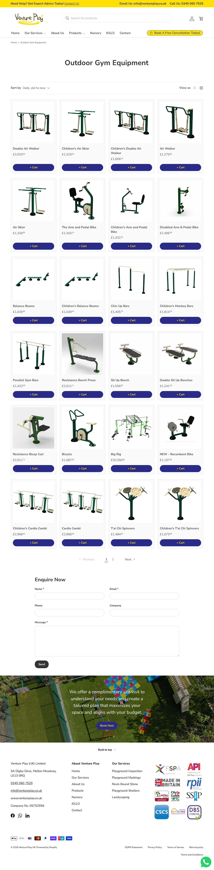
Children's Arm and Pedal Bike (129, 229)
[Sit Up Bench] (131, 354)
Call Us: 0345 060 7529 (186, 4)
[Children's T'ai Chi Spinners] (180, 502)
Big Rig (116, 454)
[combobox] (117, 18)
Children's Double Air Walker (126, 151)
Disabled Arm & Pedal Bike (179, 227)
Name (38, 589)
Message (40, 622)
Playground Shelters (126, 791)
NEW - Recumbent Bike (176, 454)
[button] (201, 18)
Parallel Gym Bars (25, 380)
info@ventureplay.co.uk (26, 791)
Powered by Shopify (46, 847)
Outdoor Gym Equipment (33, 42)
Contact (125, 33)
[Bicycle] (82, 428)
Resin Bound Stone (125, 784)
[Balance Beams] (33, 279)
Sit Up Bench (120, 380)
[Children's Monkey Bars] (180, 279)
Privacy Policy (155, 847)
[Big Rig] (131, 428)
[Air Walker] (180, 122)
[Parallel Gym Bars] (33, 354)
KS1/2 (110, 33)
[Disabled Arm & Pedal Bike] (180, 201)
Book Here (107, 725)
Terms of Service (175, 847)
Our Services (33, 33)
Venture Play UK (27, 847)
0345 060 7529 (22, 783)
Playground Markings (126, 778)
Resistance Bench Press (79, 380)
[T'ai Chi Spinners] (131, 502)
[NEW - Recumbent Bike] (180, 428)
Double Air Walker (26, 149)
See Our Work (70, 4)
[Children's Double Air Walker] (131, 122)
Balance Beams (24, 306)
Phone (38, 605)
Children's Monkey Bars (176, 306)
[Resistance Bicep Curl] (33, 428)
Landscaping (120, 797)
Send (41, 664)
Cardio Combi (71, 528)
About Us (57, 33)
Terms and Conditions (192, 854)
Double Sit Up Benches (176, 380)
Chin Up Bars (120, 306)
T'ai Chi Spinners (123, 528)
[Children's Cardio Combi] (33, 502)
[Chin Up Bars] (131, 279)
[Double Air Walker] (33, 122)
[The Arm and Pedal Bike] (82, 201)
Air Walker (167, 149)
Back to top (105, 750)
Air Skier (19, 227)
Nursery (95, 33)
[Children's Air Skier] (82, 122)
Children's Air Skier (75, 149)
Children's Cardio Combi (30, 528)
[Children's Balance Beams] (82, 279)
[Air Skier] (33, 201)
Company (115, 605)
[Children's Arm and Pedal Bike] (131, 201)
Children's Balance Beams (80, 306)
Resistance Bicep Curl (28, 454)
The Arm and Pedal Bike (79, 227)
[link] (86, 559)
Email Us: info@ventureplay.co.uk (143, 4)
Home (15, 33)
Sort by (16, 88)
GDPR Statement (133, 847)
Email (113, 589)
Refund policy (196, 847)
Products (75, 33)
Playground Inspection (127, 771)
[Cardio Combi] (82, 502)
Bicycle (67, 454)
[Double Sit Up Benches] (180, 354)
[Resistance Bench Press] (82, 354)
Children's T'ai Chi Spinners (179, 528)
